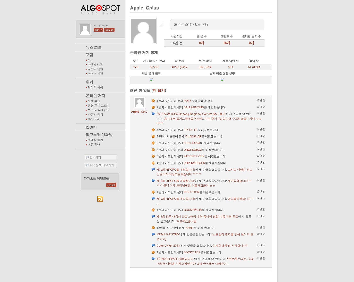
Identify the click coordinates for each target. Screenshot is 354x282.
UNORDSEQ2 (193, 149)
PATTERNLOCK (194, 156)
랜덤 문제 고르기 (99, 105)
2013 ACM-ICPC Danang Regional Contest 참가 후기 (191, 114)
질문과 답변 (95, 69)
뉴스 (91, 60)
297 (156, 67)
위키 (89, 82)
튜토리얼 (93, 119)
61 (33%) (254, 67)
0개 (201, 43)
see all (111, 185)
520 (135, 67)
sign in (98, 29)
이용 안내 (94, 144)
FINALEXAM (192, 143)
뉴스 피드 (94, 47)
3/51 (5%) (205, 67)
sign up (109, 29)
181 (230, 67)
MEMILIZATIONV (168, 234)
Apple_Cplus (140, 111)
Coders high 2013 (168, 245)
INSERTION (191, 192)
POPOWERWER (194, 163)
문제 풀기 (94, 101)
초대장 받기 (95, 140)
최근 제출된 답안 (99, 110)
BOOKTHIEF (192, 252)
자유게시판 (95, 64)
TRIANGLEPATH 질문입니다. (175, 258)
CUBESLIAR (193, 136)
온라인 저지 (95, 96)
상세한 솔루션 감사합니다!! (230, 245)
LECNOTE (190, 129)
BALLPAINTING (194, 107)
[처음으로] (101, 8)
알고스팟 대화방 (99, 135)
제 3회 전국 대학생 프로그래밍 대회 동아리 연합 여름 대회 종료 (197, 216)
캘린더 (91, 127)
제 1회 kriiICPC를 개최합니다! (176, 169)
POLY (187, 100)
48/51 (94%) (180, 67)
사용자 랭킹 (95, 114)
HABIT (189, 227)
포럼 (89, 55)
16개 (226, 43)
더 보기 (159, 90)
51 (151, 67)
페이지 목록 (95, 87)
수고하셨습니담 (186, 221)
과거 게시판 (95, 73)
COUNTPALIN (193, 210)
